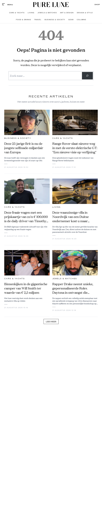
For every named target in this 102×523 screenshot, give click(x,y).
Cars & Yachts (62, 138)
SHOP (97, 4)
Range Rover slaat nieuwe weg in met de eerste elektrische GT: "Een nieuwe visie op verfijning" (74, 147)
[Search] (87, 75)
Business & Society (17, 138)
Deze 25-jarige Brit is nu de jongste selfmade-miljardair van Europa (23, 147)
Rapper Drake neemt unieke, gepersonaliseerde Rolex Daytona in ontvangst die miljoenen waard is (72, 288)
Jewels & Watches (64, 278)
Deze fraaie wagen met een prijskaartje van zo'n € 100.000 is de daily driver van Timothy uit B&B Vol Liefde (26, 216)
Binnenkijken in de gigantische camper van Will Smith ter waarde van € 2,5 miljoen (25, 288)
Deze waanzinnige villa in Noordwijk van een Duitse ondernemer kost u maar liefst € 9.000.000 (70, 216)
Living (56, 207)
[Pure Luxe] (51, 4)
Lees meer (51, 321)
